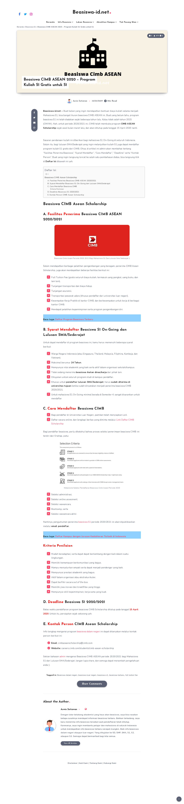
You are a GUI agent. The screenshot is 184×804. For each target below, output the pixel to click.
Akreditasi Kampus (106, 22)
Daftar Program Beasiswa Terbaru (74, 319)
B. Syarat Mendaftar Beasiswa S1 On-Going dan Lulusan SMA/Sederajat (79, 183)
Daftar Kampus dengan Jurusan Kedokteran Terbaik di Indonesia (90, 536)
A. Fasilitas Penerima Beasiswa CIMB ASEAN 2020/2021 (72, 180)
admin (63, 656)
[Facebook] (19, 14)
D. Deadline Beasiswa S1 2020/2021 (63, 192)
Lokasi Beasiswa (84, 22)
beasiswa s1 (102, 675)
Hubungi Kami (110, 763)
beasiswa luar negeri (87, 675)
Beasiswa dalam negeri (67, 675)
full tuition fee (131, 675)
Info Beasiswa (64, 22)
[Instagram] (31, 14)
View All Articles (70, 743)
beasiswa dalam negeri (88, 631)
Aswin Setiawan (69, 709)
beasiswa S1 (84, 522)
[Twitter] (25, 14)
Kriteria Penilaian (57, 189)
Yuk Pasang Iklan (127, 22)
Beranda (50, 22)
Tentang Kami (96, 763)
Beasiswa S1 (30, 27)
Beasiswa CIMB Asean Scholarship (61, 177)
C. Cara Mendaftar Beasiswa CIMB (62, 186)
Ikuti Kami (83, 763)
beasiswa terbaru (116, 675)
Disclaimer (72, 763)
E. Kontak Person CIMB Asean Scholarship (66, 195)
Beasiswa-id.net (90, 12)
